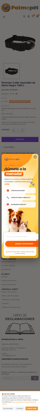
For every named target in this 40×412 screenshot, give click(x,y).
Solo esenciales (8, 408)
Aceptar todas (31, 408)
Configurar (19, 408)
